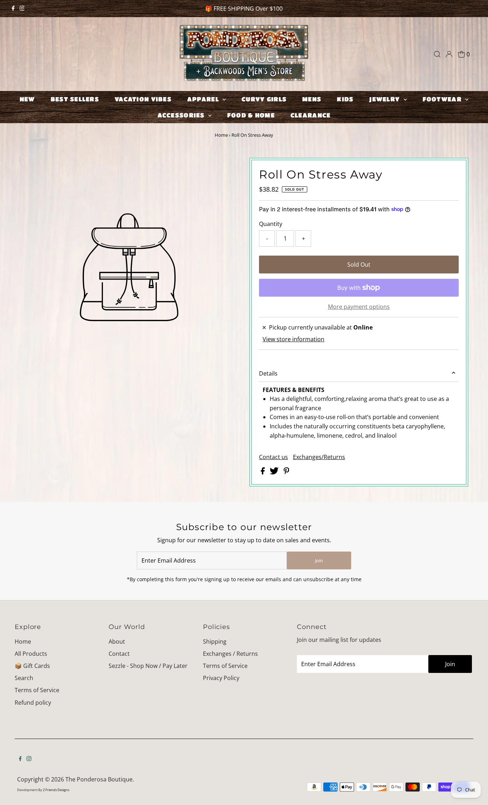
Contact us (273, 457)
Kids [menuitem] (345, 99)
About (117, 641)
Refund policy (33, 702)
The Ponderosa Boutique (99, 779)
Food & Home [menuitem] (251, 115)
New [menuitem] (27, 99)
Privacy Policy (221, 678)
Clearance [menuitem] (310, 115)
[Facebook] (13, 8)
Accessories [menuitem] (182, 115)
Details (268, 373)
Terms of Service (37, 690)
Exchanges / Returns (230, 654)
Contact (119, 654)
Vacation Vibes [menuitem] (143, 99)
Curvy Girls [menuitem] (264, 99)
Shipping (214, 641)
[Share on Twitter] (275, 472)
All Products (31, 654)
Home (221, 135)
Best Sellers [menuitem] (75, 99)
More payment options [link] (359, 307)
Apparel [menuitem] (204, 99)
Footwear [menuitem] (443, 99)
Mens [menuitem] (311, 99)
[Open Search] (437, 54)
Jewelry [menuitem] (385, 99)
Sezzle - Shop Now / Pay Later (148, 666)
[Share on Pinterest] (286, 472)
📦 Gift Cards (32, 666)
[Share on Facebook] (263, 472)
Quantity (270, 224)
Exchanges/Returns (319, 457)
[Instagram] (22, 8)
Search (24, 678)
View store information (293, 339)
